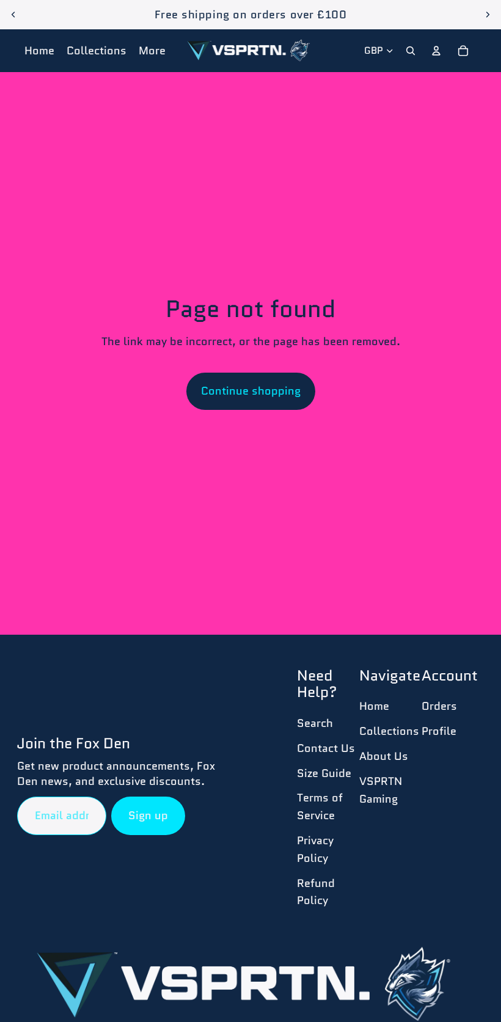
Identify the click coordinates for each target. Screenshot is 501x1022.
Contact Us (326, 748)
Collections (389, 731)
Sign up (148, 815)
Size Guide (324, 773)
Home (374, 706)
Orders (439, 706)
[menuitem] (152, 50)
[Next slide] (487, 14)
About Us (383, 756)
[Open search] (410, 50)
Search (315, 723)
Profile (439, 731)
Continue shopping (251, 391)
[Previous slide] (13, 14)
